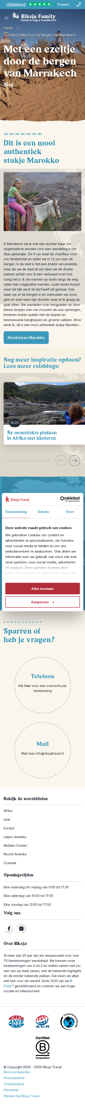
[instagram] (21, 928)
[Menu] (6, 18)
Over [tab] (70, 512)
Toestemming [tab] (16, 512)
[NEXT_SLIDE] (74, 460)
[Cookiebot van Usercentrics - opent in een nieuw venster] (60, 499)
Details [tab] (43, 512)
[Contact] (78, 4)
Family (8, 28)
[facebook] (9, 928)
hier (27, 686)
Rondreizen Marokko (26, 337)
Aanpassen (40, 602)
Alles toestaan (42, 589)
